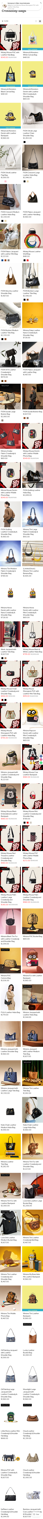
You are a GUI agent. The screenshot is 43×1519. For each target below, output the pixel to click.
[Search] (7, 3)
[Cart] (40, 3)
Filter (6, 21)
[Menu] (2, 3)
